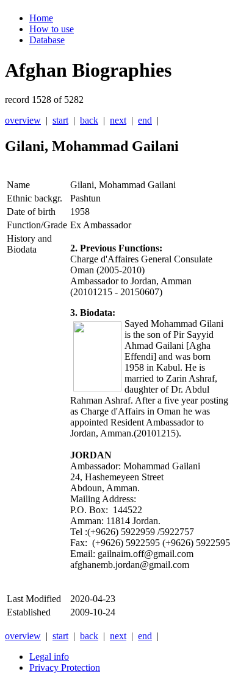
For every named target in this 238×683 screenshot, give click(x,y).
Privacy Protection (64, 667)
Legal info (49, 656)
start (60, 120)
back (89, 120)
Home (41, 18)
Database (47, 40)
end (145, 120)
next (118, 120)
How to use (51, 29)
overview (23, 120)
